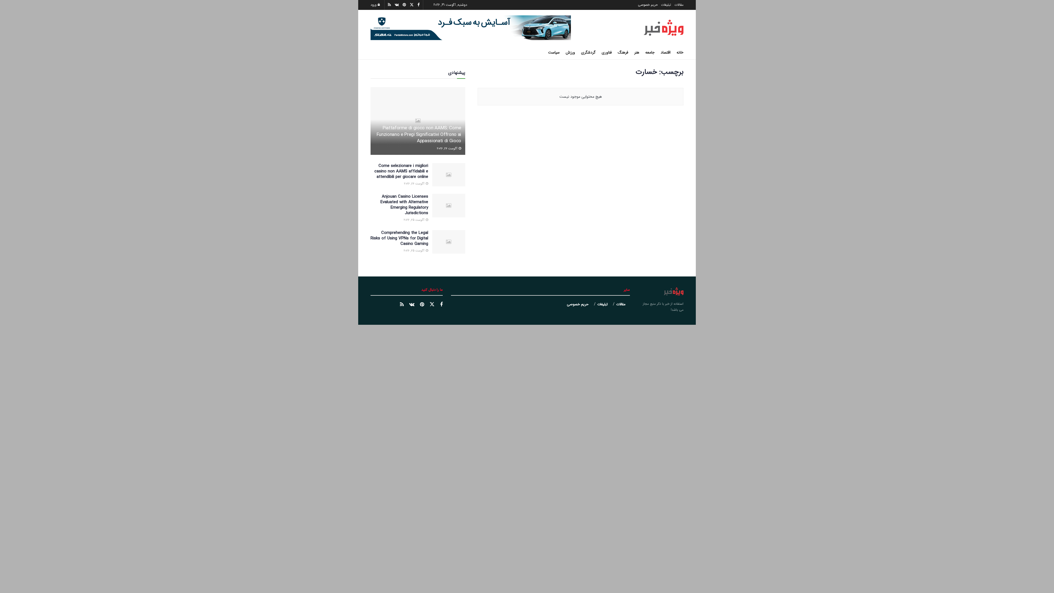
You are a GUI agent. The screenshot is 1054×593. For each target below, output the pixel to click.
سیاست (554, 52)
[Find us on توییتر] (432, 304)
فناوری (607, 52)
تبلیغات (666, 4)
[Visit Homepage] (663, 28)
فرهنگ (623, 52)
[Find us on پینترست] (422, 304)
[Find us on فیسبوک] (441, 304)
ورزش (570, 52)
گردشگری (588, 52)
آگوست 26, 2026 (447, 148)
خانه (680, 52)
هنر (636, 52)
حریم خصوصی (648, 4)
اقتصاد (666, 52)
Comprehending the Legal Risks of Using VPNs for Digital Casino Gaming (399, 238)
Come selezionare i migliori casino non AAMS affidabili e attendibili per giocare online (401, 171)
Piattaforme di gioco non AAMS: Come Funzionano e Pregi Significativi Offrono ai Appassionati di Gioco (419, 134)
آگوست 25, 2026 (414, 220)
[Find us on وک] (411, 304)
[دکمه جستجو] (373, 52)
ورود (374, 4)
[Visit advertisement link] (471, 27)
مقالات (678, 4)
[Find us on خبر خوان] (402, 304)
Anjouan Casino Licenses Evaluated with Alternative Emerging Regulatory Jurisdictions (404, 204)
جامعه (650, 52)
